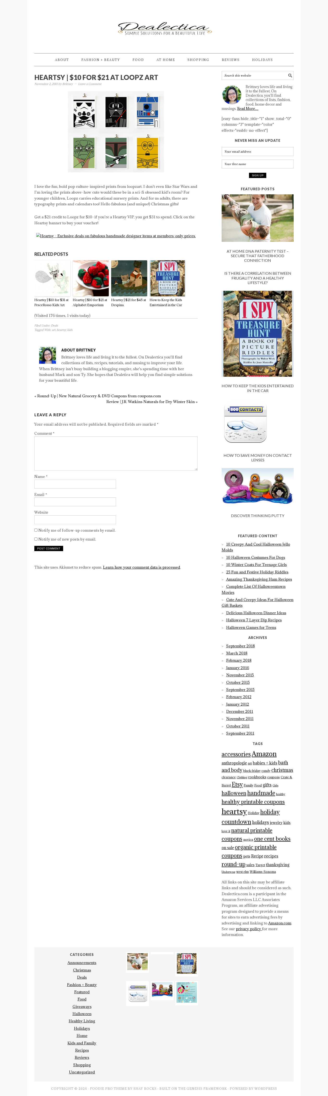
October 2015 (238, 682)
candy (265, 771)
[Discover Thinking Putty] (258, 488)
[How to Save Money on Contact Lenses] (258, 423)
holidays (260, 822)
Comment (44, 433)
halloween (234, 793)
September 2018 (240, 645)
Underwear (228, 872)
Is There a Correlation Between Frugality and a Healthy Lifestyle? (257, 278)
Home (82, 1035)
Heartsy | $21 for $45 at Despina (128, 302)
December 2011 (239, 711)
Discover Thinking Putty (257, 515)
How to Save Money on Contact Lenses (258, 457)
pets (246, 856)
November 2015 (240, 675)
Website (41, 512)
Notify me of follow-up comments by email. (77, 530)
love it (226, 831)
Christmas (82, 970)
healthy (280, 794)
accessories (236, 754)
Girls (275, 785)
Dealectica (164, 24)
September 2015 (240, 689)
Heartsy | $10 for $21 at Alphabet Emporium (90, 302)
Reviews (82, 1057)
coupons (273, 777)
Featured (82, 991)
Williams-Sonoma (263, 872)
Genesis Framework (207, 1088)
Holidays (82, 1028)
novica (248, 840)
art (53, 330)
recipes (271, 856)
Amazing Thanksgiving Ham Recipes (259, 579)
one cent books (272, 838)
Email (40, 494)
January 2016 (237, 667)
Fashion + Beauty (82, 984)
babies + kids (265, 763)
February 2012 (238, 696)
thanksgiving (277, 864)
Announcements (81, 962)
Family (248, 785)
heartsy (61, 330)
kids (70, 330)
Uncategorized (82, 1072)
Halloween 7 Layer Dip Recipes (254, 620)
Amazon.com (279, 923)
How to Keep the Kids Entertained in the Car (166, 302)
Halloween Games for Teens (251, 627)
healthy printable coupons (253, 801)
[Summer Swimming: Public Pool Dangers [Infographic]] (186, 1001)
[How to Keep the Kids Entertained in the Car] (258, 334)
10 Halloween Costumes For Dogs (255, 557)
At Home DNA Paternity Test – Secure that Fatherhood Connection (258, 255)
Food (258, 785)
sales (250, 865)
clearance (229, 777)
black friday (252, 771)
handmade (261, 793)
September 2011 (240, 733)
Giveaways (82, 1006)
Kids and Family (81, 1043)
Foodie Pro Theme (108, 1088)
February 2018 (238, 660)
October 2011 (237, 726)
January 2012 (237, 704)
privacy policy (249, 928)
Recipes (82, 1050)
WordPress (266, 1088)
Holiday (253, 813)
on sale (228, 847)
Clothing (242, 777)
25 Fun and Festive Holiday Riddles (257, 572)
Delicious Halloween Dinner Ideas (256, 612)
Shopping (82, 1064)
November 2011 (240, 718)
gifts (267, 785)
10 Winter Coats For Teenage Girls (256, 564)
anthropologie (234, 763)
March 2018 (236, 653)
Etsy (237, 784)
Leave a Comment (89, 84)
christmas (282, 770)
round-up (233, 864)
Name (41, 476)
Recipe (257, 856)
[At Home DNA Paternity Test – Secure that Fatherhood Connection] (258, 219)
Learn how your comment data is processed (141, 567)
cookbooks (257, 777)
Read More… (247, 108)
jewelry (276, 822)
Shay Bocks (145, 1088)
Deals (54, 325)
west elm (242, 872)
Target (260, 865)
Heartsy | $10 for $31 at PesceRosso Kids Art (51, 302)
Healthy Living (82, 1021)
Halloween (82, 1013)
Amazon (264, 754)
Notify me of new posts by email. (67, 539)
